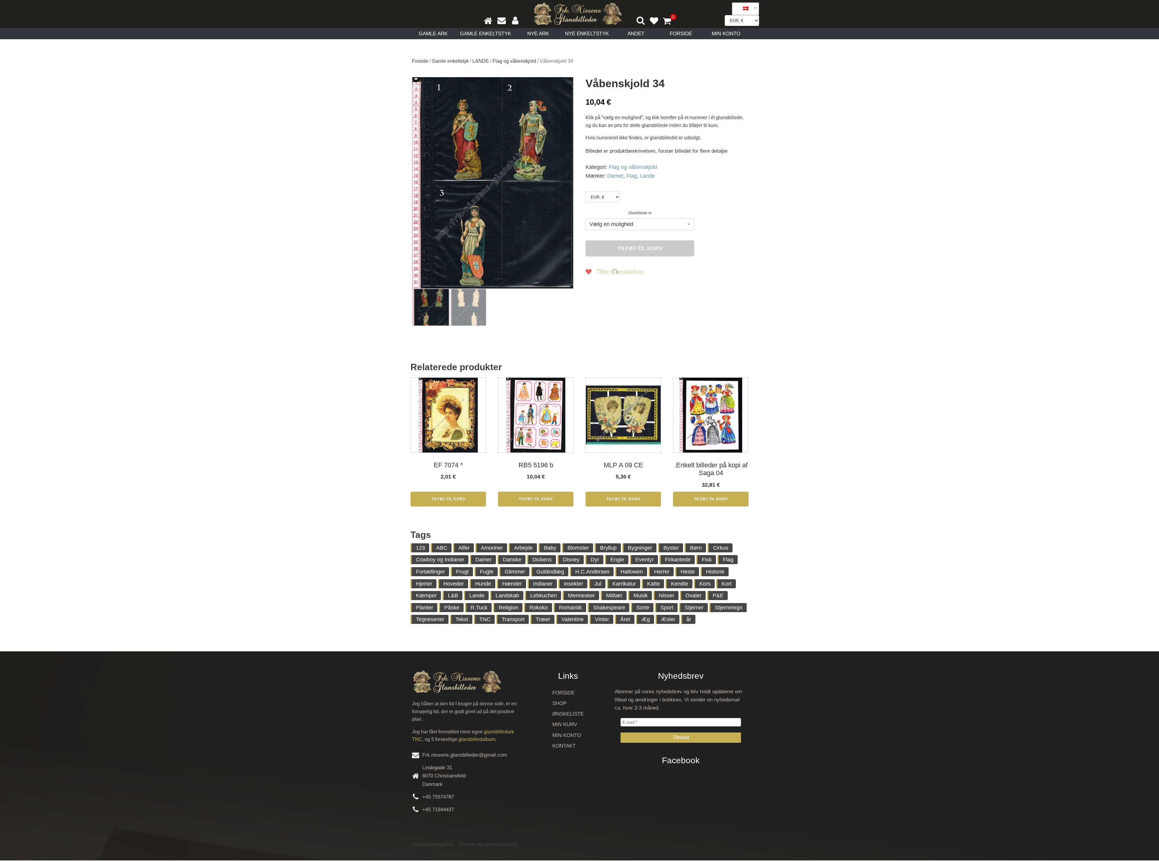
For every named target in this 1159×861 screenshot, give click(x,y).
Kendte (679, 584)
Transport (513, 619)
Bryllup (608, 548)
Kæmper (426, 596)
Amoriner (492, 548)
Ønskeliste (568, 714)
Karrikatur (624, 584)
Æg (645, 619)
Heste (688, 572)
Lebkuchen (543, 596)
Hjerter (424, 584)
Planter (424, 608)
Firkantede (678, 560)
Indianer (543, 584)
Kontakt (564, 746)
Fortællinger (430, 572)
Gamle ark (433, 34)
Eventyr (644, 560)
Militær (614, 596)
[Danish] (743, 9)
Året (625, 619)
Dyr (595, 560)
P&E (718, 596)
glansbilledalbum (476, 739)
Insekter (573, 584)
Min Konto (726, 34)
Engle (617, 560)
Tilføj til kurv (640, 248)
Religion (508, 608)
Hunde (483, 584)
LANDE (480, 61)
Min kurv (564, 724)
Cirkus (720, 548)
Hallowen (632, 572)
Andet (635, 34)
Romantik (570, 608)
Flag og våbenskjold (514, 61)
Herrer (661, 572)
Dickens (542, 560)
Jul (597, 584)
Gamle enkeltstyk (485, 34)
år (688, 619)
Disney (571, 560)
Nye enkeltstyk (587, 34)
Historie (715, 572)
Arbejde (523, 548)
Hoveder (453, 584)
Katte (653, 584)
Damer (615, 176)
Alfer (464, 548)
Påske (451, 608)
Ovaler (693, 596)
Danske (512, 560)
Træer (543, 619)
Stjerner (694, 608)
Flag (631, 176)
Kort (727, 584)
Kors (704, 584)
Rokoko (538, 608)
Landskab (507, 596)
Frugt (462, 572)
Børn (696, 548)
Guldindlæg (550, 572)
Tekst (461, 619)
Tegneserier (430, 619)
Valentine (572, 619)
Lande (647, 176)
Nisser (666, 596)
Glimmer (515, 572)
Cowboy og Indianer (440, 560)
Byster (671, 548)
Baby (550, 548)
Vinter (602, 619)
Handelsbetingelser (432, 844)
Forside (681, 34)
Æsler (668, 619)
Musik (641, 596)
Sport (666, 608)
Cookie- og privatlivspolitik (488, 844)
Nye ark (538, 34)
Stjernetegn (728, 608)
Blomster (578, 548)
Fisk (707, 560)
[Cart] (669, 21)
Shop (559, 703)
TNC (484, 619)
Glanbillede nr (640, 213)
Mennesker (581, 596)
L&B (453, 596)
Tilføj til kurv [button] (448, 499)
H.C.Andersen (592, 572)
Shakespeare (609, 608)
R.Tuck (479, 608)
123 (420, 548)
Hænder (512, 584)
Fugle (486, 572)
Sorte (642, 608)
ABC (441, 548)
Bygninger (640, 548)
